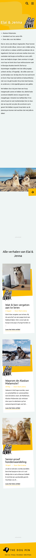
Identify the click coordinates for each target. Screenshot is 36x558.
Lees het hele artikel (12, 329)
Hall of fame (27, 554)
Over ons (7, 554)
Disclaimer (19, 554)
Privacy (13, 554)
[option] (18, 179)
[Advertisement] (18, 141)
